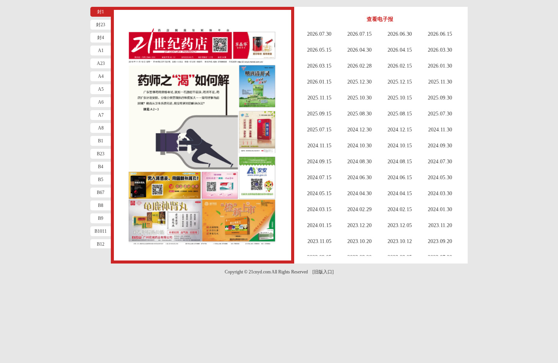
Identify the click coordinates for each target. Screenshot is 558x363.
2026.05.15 (319, 50)
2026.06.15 (440, 34)
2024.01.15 (319, 225)
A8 (101, 128)
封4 (100, 37)
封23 (100, 24)
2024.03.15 (319, 209)
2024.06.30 (359, 177)
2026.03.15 (319, 66)
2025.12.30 (359, 82)
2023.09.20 (440, 241)
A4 (101, 76)
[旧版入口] (323, 272)
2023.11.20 (440, 225)
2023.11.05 (319, 241)
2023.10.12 (400, 241)
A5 (101, 89)
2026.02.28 (359, 66)
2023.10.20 (359, 241)
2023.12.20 (359, 225)
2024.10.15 (400, 145)
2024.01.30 (440, 209)
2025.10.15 (400, 98)
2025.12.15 (400, 82)
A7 (101, 115)
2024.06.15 (400, 177)
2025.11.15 (319, 98)
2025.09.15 (319, 114)
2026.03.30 (440, 50)
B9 (100, 218)
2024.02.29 (359, 209)
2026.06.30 (400, 34)
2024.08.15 (400, 161)
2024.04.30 (359, 193)
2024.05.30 (440, 177)
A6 (101, 102)
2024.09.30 (440, 145)
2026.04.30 (359, 50)
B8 (100, 205)
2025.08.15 (400, 114)
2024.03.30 (440, 193)
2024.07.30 (440, 161)
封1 (100, 11)
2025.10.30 (359, 98)
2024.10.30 (359, 145)
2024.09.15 (319, 161)
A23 (101, 63)
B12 (100, 244)
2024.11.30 (440, 130)
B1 (100, 141)
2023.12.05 (400, 225)
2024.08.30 (359, 161)
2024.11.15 (319, 145)
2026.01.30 (440, 66)
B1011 (101, 231)
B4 (100, 166)
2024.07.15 (319, 177)
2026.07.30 (319, 34)
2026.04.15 (400, 50)
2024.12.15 (400, 130)
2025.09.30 (440, 98)
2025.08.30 (359, 114)
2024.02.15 (400, 209)
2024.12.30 (359, 130)
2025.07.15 (319, 130)
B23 (100, 153)
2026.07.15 (359, 34)
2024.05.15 (319, 193)
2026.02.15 (400, 66)
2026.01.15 (319, 82)
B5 (100, 179)
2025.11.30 (440, 82)
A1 (101, 50)
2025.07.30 (440, 114)
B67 (100, 192)
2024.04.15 (400, 193)
